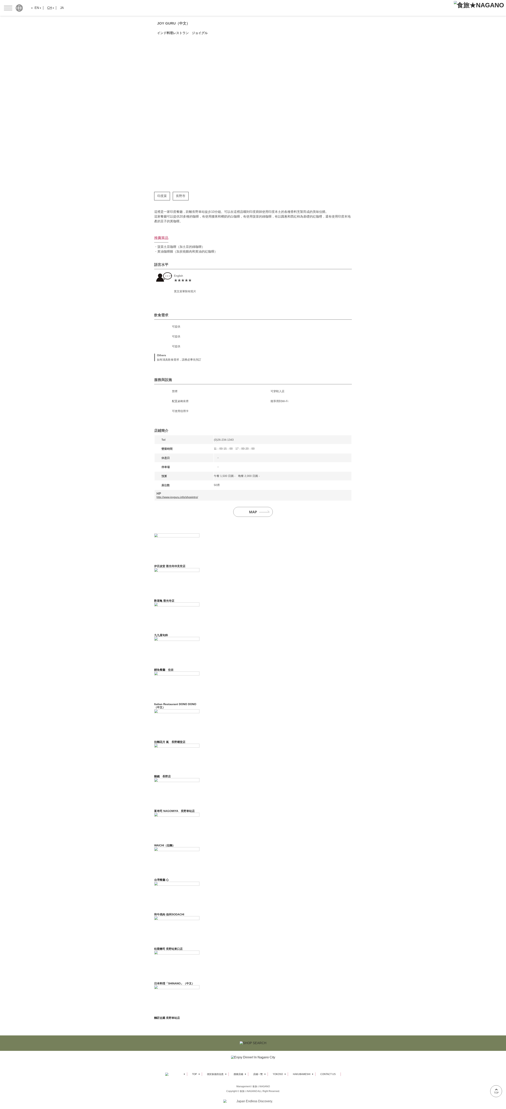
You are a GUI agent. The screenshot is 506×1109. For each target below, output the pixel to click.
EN (37, 7)
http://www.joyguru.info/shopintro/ (177, 497)
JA (62, 7)
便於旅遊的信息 (215, 1074)
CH (49, 7)
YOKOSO (278, 1074)
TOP (194, 1074)
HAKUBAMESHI (301, 1074)
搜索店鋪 (238, 1074)
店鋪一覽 (258, 1074)
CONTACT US (328, 1074)
